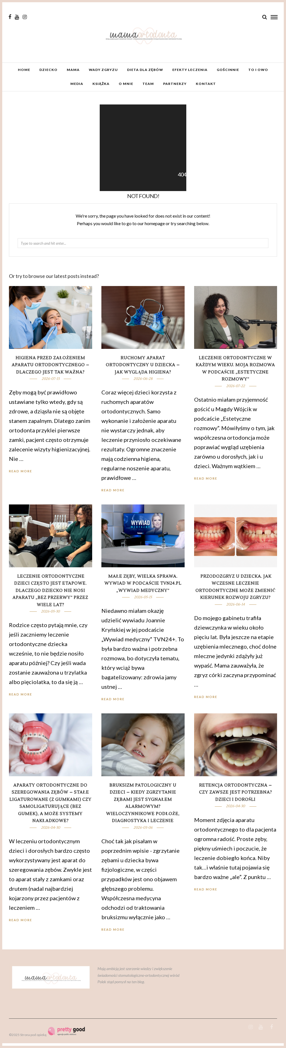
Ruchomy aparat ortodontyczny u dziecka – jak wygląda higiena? (143, 365)
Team (148, 84)
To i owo (258, 70)
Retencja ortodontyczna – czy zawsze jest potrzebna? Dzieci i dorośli (235, 792)
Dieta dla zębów (145, 70)
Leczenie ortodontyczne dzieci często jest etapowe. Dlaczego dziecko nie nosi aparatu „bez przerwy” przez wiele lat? (50, 591)
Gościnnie (228, 70)
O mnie (126, 84)
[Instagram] (25, 17)
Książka (100, 84)
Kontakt (206, 84)
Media (76, 84)
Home (24, 70)
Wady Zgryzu (103, 70)
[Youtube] (17, 17)
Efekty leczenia (190, 70)
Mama (73, 70)
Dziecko (48, 70)
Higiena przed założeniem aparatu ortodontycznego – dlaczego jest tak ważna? (50, 365)
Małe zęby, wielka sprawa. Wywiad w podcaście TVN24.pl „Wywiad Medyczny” (143, 583)
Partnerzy (175, 84)
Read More (205, 478)
